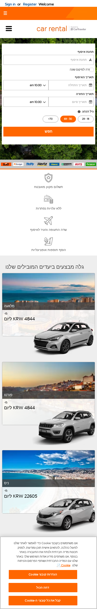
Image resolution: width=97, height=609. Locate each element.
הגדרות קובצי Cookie (43, 574)
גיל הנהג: (88, 111)
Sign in (10, 4)
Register (30, 4)
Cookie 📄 (63, 565)
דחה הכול (42, 587)
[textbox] (48, 60)
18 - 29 (85, 118)
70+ (50, 118)
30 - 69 (68, 118)
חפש (48, 131)
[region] (48, 572)
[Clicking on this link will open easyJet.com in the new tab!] (65, 29)
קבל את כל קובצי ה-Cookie (43, 600)
